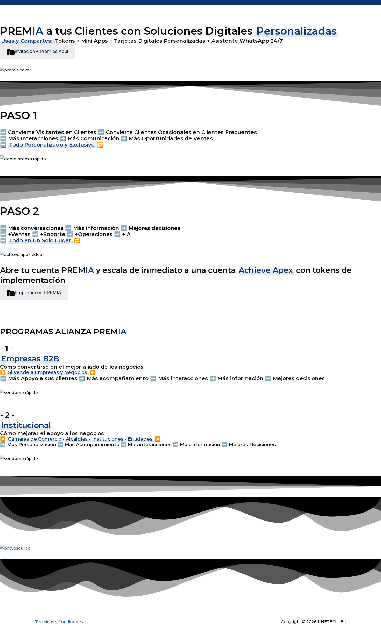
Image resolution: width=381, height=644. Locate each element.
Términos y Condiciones (59, 621)
